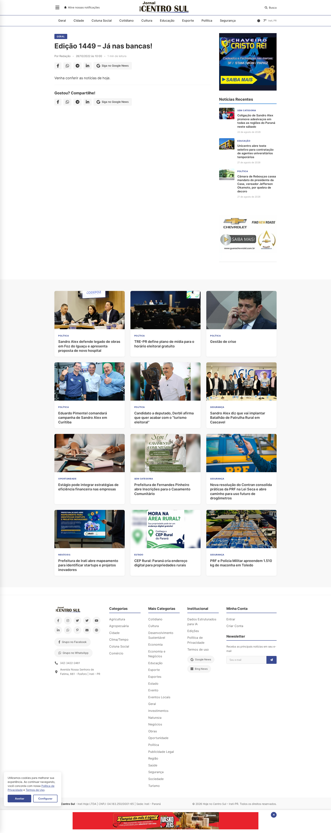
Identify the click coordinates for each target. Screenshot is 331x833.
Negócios (155, 724)
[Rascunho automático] (248, 89)
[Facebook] (58, 620)
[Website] (96, 630)
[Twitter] (77, 620)
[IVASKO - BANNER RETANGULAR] (165, 828)
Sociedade (156, 779)
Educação (167, 20)
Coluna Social (102, 20)
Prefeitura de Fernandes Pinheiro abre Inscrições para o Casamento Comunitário (162, 489)
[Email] (87, 630)
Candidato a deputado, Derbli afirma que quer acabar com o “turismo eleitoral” (164, 417)
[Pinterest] (77, 630)
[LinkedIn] (58, 630)
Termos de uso (198, 649)
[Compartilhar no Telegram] (77, 65)
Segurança (228, 20)
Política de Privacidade (195, 640)
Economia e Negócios (156, 653)
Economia (155, 644)
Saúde (152, 765)
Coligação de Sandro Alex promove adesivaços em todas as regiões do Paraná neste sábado (256, 121)
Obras (152, 731)
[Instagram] (68, 620)
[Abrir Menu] (57, 7)
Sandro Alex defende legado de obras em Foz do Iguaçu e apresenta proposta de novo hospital (89, 346)
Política (207, 20)
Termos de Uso (35, 789)
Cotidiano (126, 20)
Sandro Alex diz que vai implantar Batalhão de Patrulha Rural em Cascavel (237, 417)
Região (153, 758)
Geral (62, 20)
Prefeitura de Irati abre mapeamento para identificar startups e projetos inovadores (88, 565)
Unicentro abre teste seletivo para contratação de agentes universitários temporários (255, 151)
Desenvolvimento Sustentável (160, 635)
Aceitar (19, 798)
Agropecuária (119, 626)
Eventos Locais (159, 697)
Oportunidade (158, 738)
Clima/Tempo (119, 639)
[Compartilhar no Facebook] (57, 65)
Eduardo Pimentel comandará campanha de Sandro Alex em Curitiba (82, 417)
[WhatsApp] (68, 630)
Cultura (146, 20)
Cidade (79, 20)
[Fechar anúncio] (274, 815)
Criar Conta (234, 626)
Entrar (230, 619)
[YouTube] (96, 620)
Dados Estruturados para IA (201, 621)
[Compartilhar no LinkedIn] (88, 65)
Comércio (116, 653)
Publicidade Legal (161, 752)
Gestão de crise (223, 342)
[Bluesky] (87, 620)
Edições (193, 631)
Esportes (154, 677)
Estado (153, 683)
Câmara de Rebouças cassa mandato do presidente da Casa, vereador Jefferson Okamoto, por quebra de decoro (256, 184)
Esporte (188, 20)
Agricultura (117, 619)
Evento (153, 690)
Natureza (154, 717)
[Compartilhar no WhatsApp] (67, 65)
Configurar (45, 798)
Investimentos (158, 711)
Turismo (154, 786)
